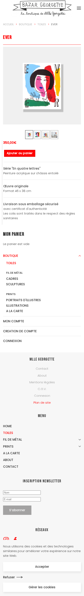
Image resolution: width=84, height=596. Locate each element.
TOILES (8, 433)
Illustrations (17, 305)
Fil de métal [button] (12, 439)
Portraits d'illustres (23, 300)
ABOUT (8, 460)
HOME (7, 426)
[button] (79, 8)
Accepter (42, 566)
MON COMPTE (13, 321)
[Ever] (42, 85)
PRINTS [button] (8, 446)
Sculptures (15, 284)
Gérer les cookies (42, 587)
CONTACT (10, 466)
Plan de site (42, 402)
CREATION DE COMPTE (20, 331)
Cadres (12, 279)
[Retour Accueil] (42, 8)
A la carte (14, 311)
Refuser (9, 577)
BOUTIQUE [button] (10, 256)
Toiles (11, 263)
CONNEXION (12, 341)
